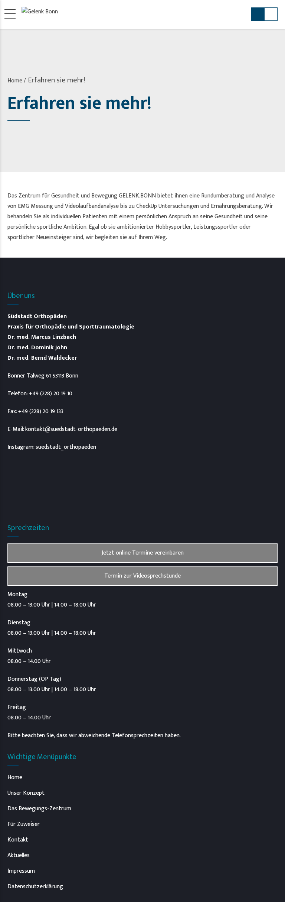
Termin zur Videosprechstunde (142, 576)
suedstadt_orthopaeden (66, 447)
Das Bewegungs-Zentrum (39, 809)
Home (14, 81)
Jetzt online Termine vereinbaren (143, 553)
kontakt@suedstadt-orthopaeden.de (71, 429)
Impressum (21, 871)
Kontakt (17, 840)
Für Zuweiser (23, 824)
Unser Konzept (26, 793)
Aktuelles (18, 855)
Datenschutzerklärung (35, 887)
